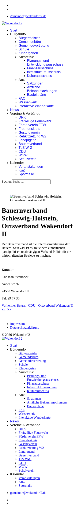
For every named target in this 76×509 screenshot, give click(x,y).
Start (13, 30)
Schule (24, 49)
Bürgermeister (29, 38)
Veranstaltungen (31, 166)
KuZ (22, 170)
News (14, 110)
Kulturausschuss (39, 76)
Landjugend (28, 140)
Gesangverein (29, 132)
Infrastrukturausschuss (44, 72)
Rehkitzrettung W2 (32, 136)
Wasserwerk (28, 102)
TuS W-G (25, 147)
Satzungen (35, 83)
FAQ (22, 98)
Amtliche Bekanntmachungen (42, 89)
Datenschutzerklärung (24, 327)
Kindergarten (28, 53)
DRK (22, 117)
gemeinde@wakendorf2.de (28, 16)
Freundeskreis (29, 129)
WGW (23, 155)
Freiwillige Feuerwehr (35, 121)
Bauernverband (30, 144)
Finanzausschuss (40, 68)
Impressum (17, 324)
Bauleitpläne (36, 94)
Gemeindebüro (30, 42)
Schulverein (28, 159)
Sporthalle (26, 174)
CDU (22, 151)
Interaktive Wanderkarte (36, 106)
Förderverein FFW (32, 125)
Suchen (7, 181)
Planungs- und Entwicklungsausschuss (45, 62)
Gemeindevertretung (34, 45)
